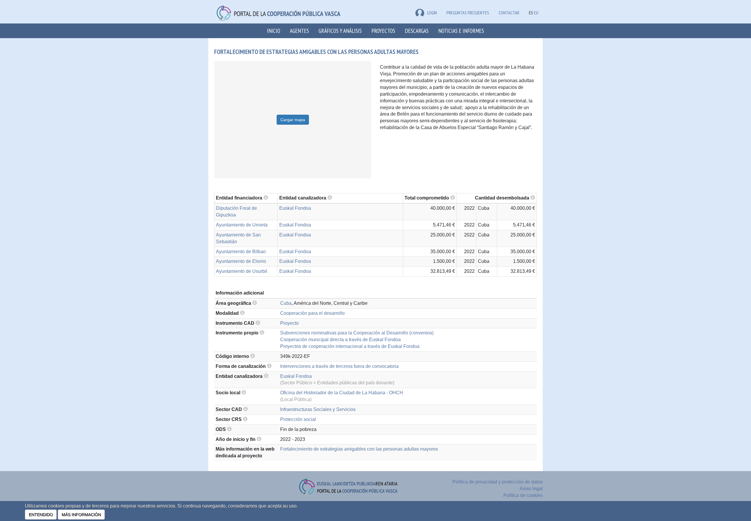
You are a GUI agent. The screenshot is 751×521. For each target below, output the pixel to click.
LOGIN (432, 13)
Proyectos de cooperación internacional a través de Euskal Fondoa (350, 346)
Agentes (299, 30)
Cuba (286, 303)
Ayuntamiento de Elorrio (241, 261)
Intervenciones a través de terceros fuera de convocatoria (339, 366)
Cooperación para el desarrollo (312, 313)
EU (536, 13)
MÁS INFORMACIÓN (81, 514)
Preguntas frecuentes (467, 13)
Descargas (417, 30)
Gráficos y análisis (340, 30)
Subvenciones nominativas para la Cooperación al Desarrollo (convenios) (357, 332)
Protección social (298, 419)
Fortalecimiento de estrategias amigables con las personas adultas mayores (359, 448)
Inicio (273, 30)
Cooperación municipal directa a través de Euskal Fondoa (340, 339)
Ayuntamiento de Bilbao (241, 251)
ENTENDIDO (41, 514)
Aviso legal (531, 488)
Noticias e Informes (461, 30)
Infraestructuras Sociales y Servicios (318, 409)
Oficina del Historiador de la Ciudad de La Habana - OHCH (341, 392)
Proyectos (383, 30)
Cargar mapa (292, 119)
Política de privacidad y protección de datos (497, 481)
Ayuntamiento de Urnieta (242, 224)
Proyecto (289, 323)
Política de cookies (523, 495)
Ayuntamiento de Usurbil (241, 271)
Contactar (509, 13)
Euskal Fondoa (295, 208)
